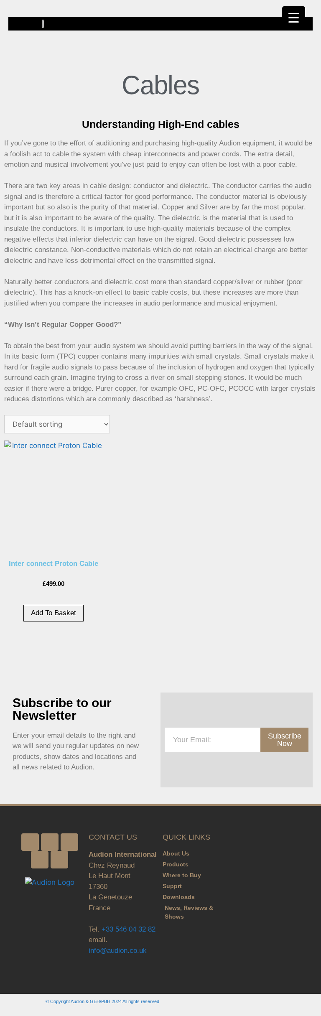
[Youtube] (59, 859)
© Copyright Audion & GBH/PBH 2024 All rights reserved (102, 1001)
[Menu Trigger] (293, 17)
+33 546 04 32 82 (128, 929)
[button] (307, 24)
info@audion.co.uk (118, 951)
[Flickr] (69, 842)
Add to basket (53, 613)
